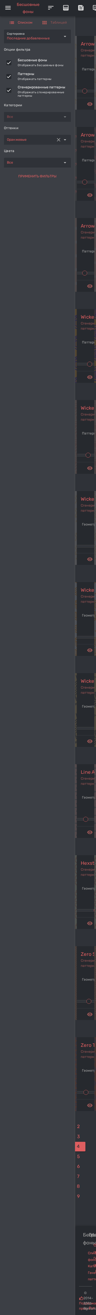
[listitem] (37, 63)
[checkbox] (9, 63)
